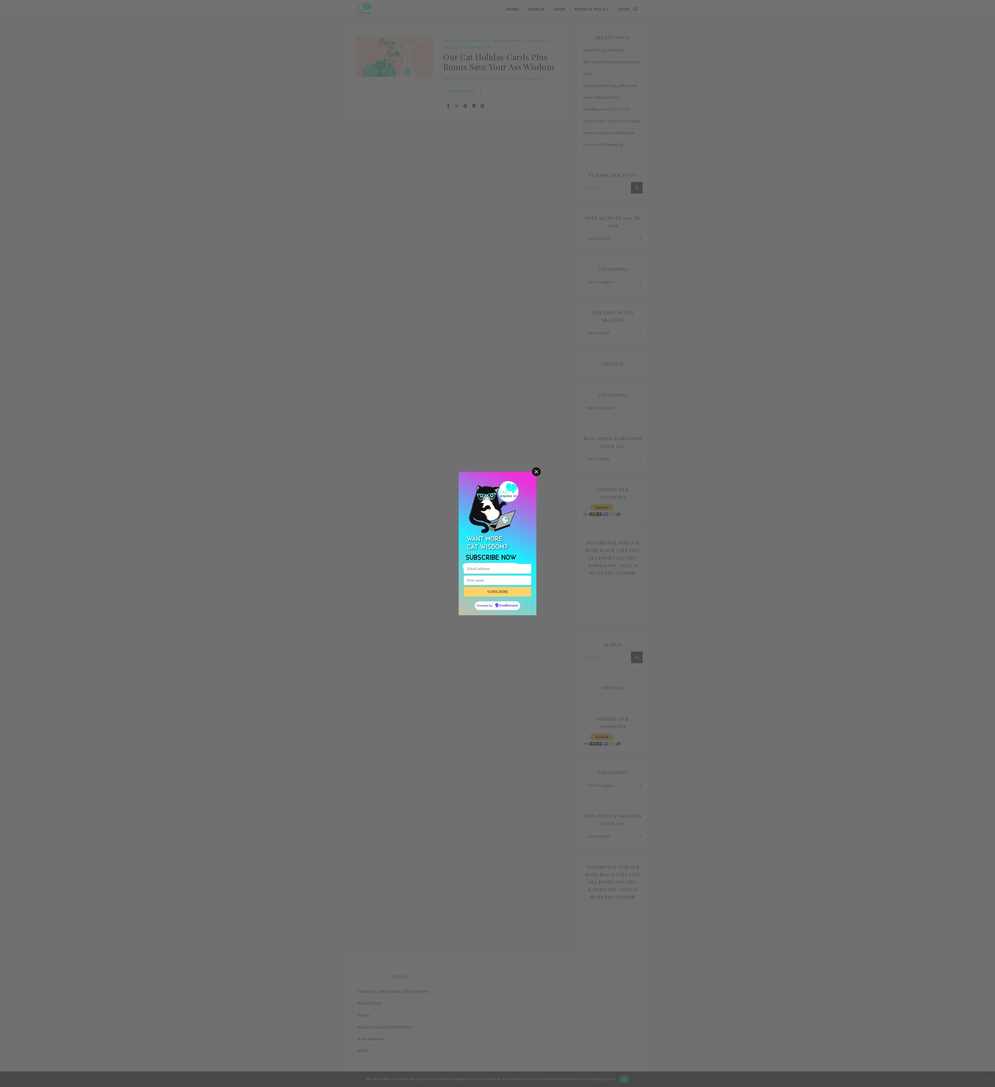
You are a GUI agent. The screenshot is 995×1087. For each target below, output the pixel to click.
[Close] (536, 471)
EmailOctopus (508, 605)
